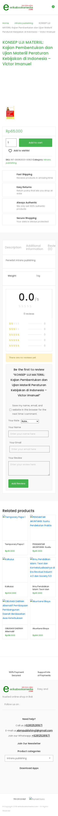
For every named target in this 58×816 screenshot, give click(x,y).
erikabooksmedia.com (28, 806)
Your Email (15, 442)
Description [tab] (13, 247)
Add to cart (36, 142)
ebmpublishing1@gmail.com (34, 730)
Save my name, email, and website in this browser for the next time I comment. (29, 409)
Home (5, 23)
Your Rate (13, 420)
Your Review (15, 457)
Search (38, 7)
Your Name (14, 427)
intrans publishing (24, 23)
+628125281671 (33, 725)
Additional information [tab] (34, 247)
